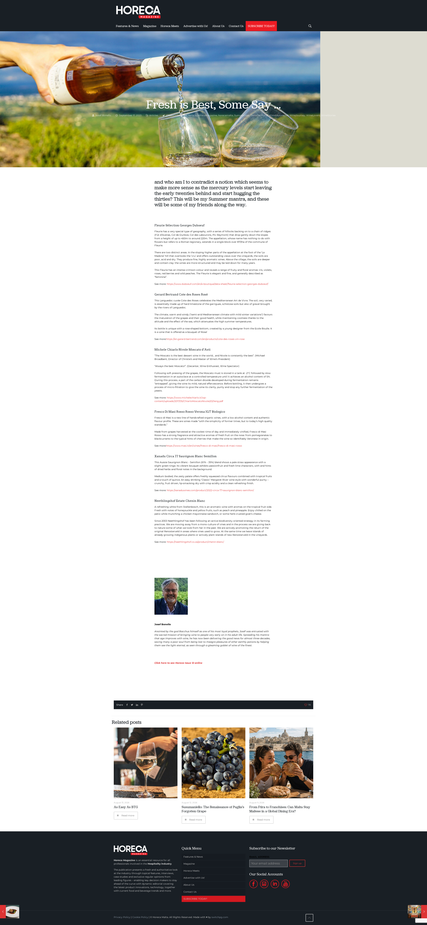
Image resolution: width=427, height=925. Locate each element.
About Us (188, 884)
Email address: (259, 857)
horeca (192, 115)
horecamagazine (207, 115)
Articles (153, 115)
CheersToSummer (176, 115)
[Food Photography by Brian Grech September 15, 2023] (9, 911)
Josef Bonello (103, 115)
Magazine (189, 863)
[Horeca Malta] (141, 10)
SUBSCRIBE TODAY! (195, 898)
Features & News (193, 856)
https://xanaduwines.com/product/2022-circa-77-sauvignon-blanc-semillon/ (210, 490)
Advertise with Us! (194, 877)
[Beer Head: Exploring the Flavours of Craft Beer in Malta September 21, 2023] (417, 911)
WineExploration (278, 115)
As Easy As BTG (126, 807)
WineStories (328, 115)
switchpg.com (219, 917)
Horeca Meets (191, 870)
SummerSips (241, 115)
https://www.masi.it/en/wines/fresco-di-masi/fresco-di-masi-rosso (204, 445)
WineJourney (297, 115)
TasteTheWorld (259, 115)
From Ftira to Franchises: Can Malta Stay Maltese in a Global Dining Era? (279, 809)
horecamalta (225, 115)
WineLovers (313, 115)
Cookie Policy (140, 917)
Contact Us (189, 891)
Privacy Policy (122, 917)
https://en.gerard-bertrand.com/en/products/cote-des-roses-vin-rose (205, 339)
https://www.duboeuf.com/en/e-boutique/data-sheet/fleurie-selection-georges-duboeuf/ (217, 283)
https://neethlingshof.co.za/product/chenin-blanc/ (195, 541)
